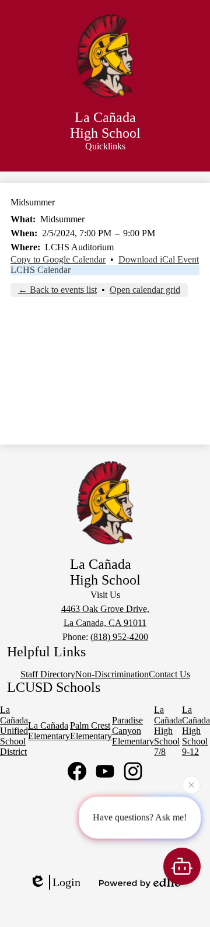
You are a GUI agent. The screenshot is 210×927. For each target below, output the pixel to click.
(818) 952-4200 (119, 637)
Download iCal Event (158, 259)
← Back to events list (57, 290)
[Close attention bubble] (191, 784)
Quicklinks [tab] (105, 146)
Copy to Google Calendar (58, 259)
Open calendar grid (145, 290)
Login (66, 882)
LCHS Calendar (40, 270)
